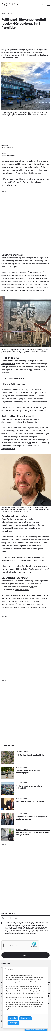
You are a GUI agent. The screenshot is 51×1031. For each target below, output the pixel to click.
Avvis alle (13, 1018)
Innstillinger (13, 1023)
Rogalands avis (8, 363)
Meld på (25, 955)
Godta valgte (25, 1018)
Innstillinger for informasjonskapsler (36, 1029)
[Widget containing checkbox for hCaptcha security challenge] (20, 945)
